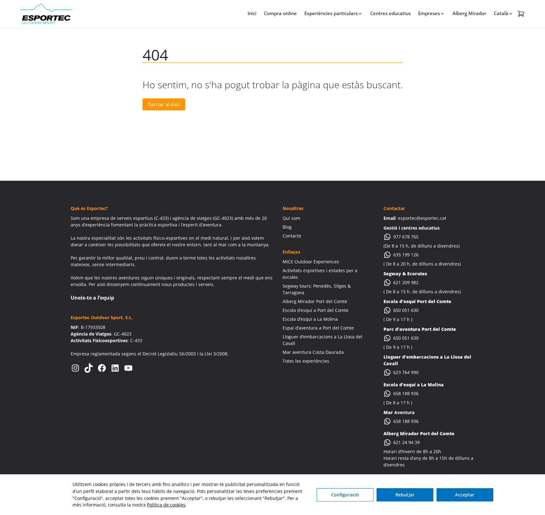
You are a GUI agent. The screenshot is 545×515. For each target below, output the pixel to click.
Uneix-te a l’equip (92, 297)
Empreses (429, 13)
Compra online (280, 13)
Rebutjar (405, 495)
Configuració (345, 495)
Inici (252, 13)
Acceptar (464, 495)
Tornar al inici (164, 104)
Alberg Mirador (469, 13)
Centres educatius (390, 13)
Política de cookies (166, 505)
